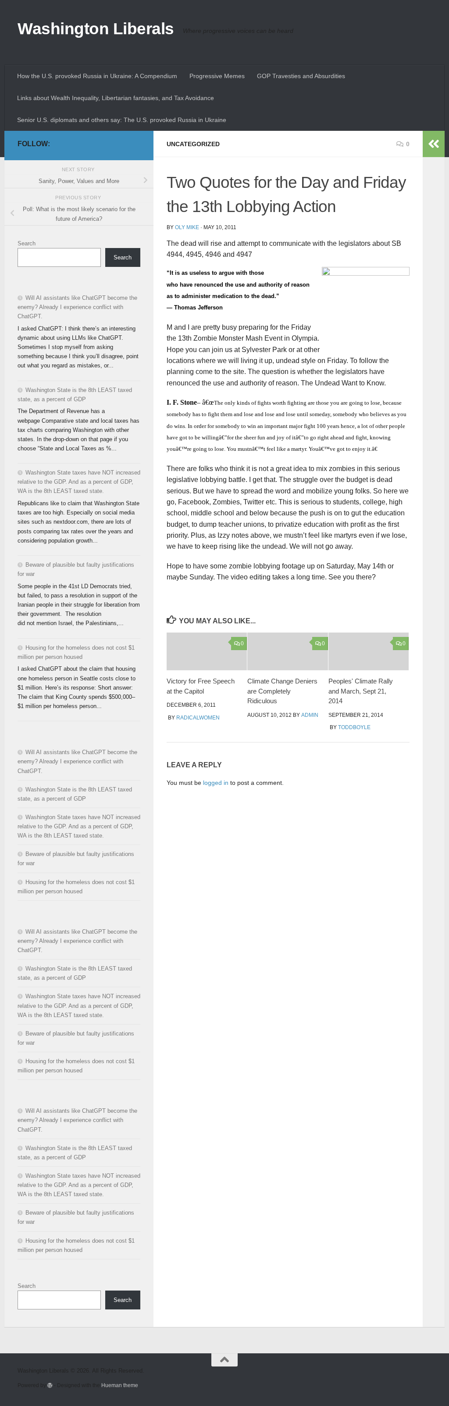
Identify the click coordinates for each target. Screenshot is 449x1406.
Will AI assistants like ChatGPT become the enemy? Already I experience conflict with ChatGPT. (77, 307)
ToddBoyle (354, 727)
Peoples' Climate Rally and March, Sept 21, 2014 (360, 691)
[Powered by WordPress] (50, 1385)
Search (27, 243)
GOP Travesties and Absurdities (301, 75)
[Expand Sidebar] (434, 144)
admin (309, 715)
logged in (215, 782)
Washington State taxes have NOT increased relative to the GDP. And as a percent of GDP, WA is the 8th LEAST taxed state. (79, 481)
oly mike (187, 227)
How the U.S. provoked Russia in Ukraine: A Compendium (97, 75)
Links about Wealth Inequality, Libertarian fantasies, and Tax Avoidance (115, 97)
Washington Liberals (96, 29)
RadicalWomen (198, 718)
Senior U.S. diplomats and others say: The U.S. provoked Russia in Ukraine (121, 119)
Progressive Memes (217, 75)
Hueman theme (119, 1385)
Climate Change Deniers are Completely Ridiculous (282, 691)
